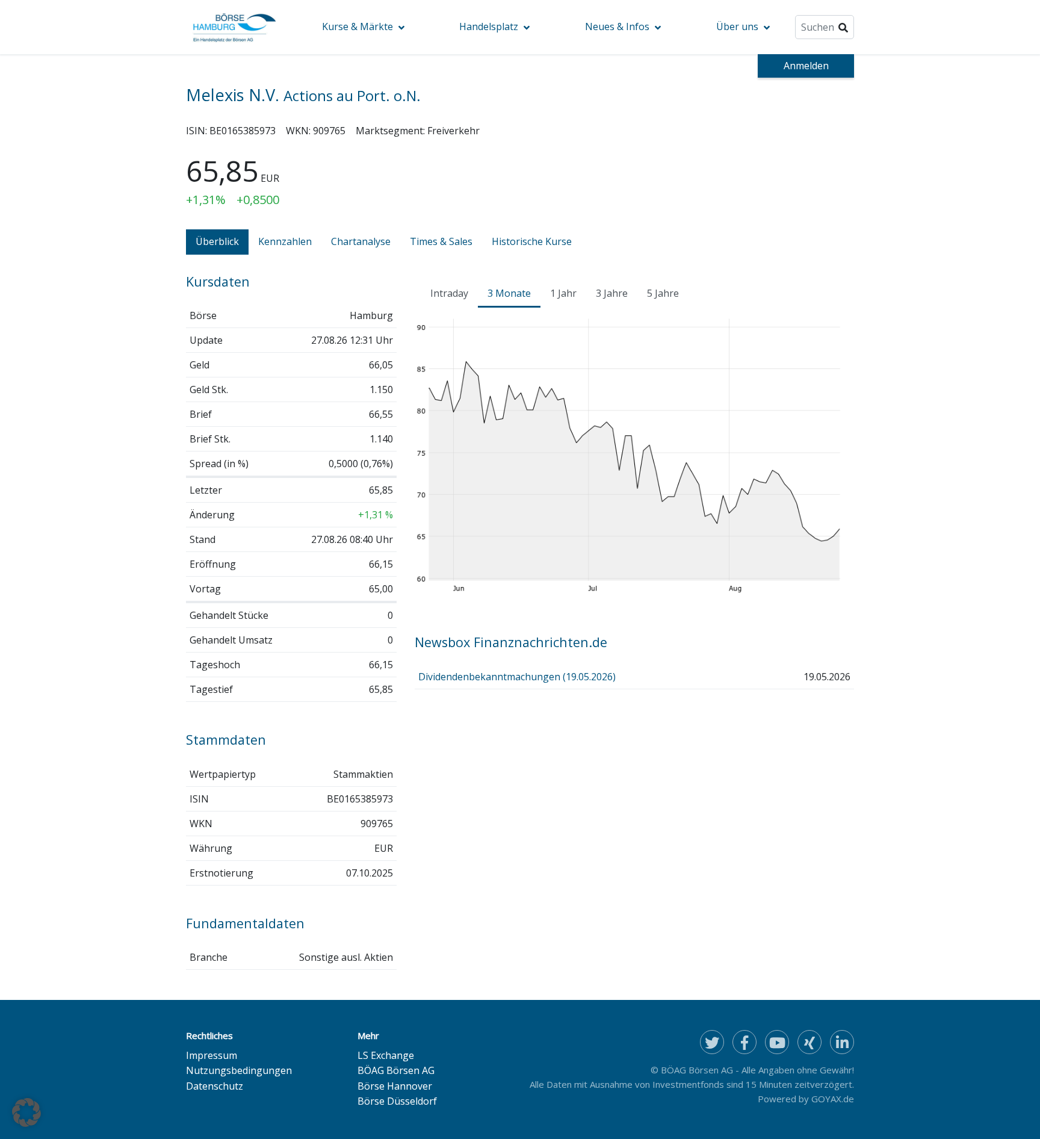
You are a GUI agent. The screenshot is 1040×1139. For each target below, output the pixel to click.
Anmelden (806, 65)
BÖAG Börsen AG (396, 1070)
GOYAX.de (832, 1099)
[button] (26, 1112)
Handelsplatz (488, 26)
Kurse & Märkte (357, 26)
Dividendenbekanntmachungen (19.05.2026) (517, 676)
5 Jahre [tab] (663, 293)
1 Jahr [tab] (563, 293)
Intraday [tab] (449, 293)
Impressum (211, 1055)
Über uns (737, 26)
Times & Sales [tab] (441, 241)
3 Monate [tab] (509, 293)
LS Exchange (386, 1055)
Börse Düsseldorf (397, 1101)
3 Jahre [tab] (612, 293)
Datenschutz (214, 1086)
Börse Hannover (395, 1086)
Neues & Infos (617, 26)
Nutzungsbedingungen (239, 1070)
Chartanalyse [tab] (361, 241)
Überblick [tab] (217, 241)
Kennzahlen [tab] (285, 241)
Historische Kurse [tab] (532, 241)
